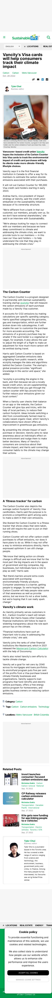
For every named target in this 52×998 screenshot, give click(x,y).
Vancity (40, 151)
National (40, 786)
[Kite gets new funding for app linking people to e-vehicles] (11, 820)
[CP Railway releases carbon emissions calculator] (11, 798)
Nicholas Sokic (28, 783)
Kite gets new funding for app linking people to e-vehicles (34, 818)
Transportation (27, 805)
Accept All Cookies (28, 973)
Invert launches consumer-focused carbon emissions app (34, 777)
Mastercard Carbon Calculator (32, 648)
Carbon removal (28, 786)
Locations (32, 46)
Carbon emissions (28, 706)
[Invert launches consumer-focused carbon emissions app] (11, 779)
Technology (43, 706)
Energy (39, 925)
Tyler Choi (16, 86)
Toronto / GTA (36, 830)
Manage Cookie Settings (28, 980)
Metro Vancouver (29, 73)
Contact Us (30, 994)
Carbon (6, 73)
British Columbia (41, 714)
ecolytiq (24, 302)
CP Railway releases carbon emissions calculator (33, 796)
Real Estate (26, 925)
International (33, 808)
